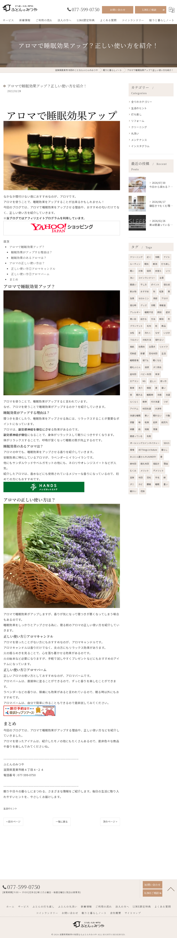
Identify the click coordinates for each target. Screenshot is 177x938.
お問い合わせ (117, 9)
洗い (132, 277)
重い (166, 484)
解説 (161, 318)
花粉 (143, 491)
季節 (155, 298)
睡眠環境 (134, 360)
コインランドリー (146, 277)
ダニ (132, 484)
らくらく (134, 401)
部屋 (132, 422)
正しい (153, 381)
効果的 (141, 346)
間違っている (136, 436)
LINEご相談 (149, 9)
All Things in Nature (147, 449)
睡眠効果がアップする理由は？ (32, 252)
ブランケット (136, 325)
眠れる (139, 394)
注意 (161, 277)
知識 (147, 429)
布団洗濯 (146, 408)
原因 (159, 312)
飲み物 (133, 291)
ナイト (167, 256)
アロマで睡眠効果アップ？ (27, 247)
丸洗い (135, 133)
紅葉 (161, 291)
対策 (140, 270)
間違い (133, 284)
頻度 (149, 387)
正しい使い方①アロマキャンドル (33, 269)
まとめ (13, 279)
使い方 (163, 381)
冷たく (148, 332)
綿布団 (133, 463)
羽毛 (149, 477)
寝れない (159, 339)
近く (149, 256)
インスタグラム (140, 146)
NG (144, 381)
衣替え (158, 270)
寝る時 (133, 305)
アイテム (134, 408)
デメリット (158, 470)
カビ (140, 484)
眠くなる (157, 360)
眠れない (157, 415)
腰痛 (149, 484)
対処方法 (147, 339)
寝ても (146, 360)
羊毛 (157, 477)
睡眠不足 (149, 312)
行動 (168, 415)
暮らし (164, 449)
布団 (140, 477)
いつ (168, 270)
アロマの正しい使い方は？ (27, 263)
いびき (167, 332)
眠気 (147, 263)
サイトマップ (133, 913)
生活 (163, 353)
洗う (140, 387)
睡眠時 (150, 394)
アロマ (164, 298)
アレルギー (135, 312)
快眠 (157, 256)
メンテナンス (139, 140)
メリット (145, 470)
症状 (168, 312)
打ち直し (136, 114)
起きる (144, 318)
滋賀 (132, 477)
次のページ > (110, 821)
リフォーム (137, 121)
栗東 (132, 387)
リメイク (163, 346)
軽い (132, 270)
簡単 (145, 401)
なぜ (157, 332)
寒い (147, 415)
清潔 (147, 367)
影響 (143, 353)
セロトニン (143, 298)
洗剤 (149, 436)
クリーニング (139, 127)
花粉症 (133, 353)
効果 (132, 298)
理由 (166, 463)
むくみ (133, 470)
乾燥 (147, 422)
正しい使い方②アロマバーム (30, 274)
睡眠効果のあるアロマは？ (29, 258)
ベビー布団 (146, 374)
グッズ (144, 305)
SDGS (166, 442)
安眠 (153, 305)
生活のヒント (10, 808)
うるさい (134, 339)
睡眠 (157, 484)
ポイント (155, 284)
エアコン (134, 381)
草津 (157, 374)
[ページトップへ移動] (170, 888)
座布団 (133, 374)
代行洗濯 (155, 401)
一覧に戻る (62, 821)
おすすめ (145, 291)
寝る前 (167, 284)
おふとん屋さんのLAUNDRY (143, 456)
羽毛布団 (153, 353)
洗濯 (168, 394)
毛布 (149, 325)
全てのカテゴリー (141, 101)
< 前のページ (13, 821)
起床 (155, 422)
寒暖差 (162, 305)
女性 (132, 332)
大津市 (158, 408)
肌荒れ (164, 422)
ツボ (166, 401)
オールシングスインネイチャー (145, 442)
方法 (153, 318)
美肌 (132, 346)
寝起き (156, 463)
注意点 (152, 346)
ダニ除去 (157, 367)
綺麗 (132, 429)
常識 (155, 429)
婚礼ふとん (135, 367)
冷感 (159, 394)
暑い (163, 387)
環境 (132, 449)
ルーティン (135, 263)
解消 (155, 263)
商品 (163, 325)
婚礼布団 (145, 463)
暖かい (133, 491)
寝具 (149, 270)
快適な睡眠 (135, 415)
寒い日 (133, 318)
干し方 (144, 284)
